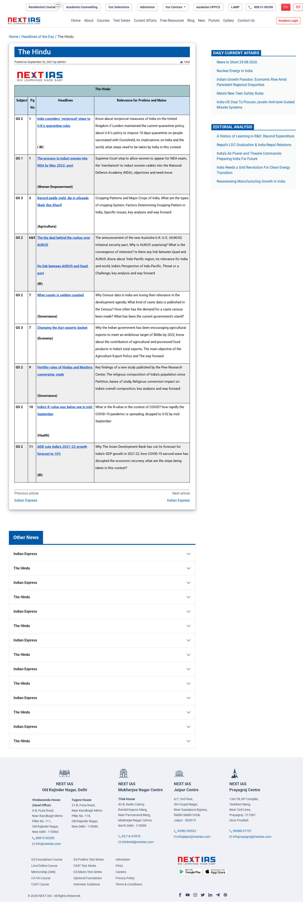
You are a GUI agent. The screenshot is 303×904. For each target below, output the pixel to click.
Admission (147, 7)
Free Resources (172, 20)
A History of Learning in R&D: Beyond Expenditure (255, 136)
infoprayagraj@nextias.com (252, 836)
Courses (103, 20)
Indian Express (25, 500)
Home (76, 20)
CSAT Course (40, 884)
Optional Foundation (87, 878)
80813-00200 (45, 838)
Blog (191, 20)
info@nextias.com (48, 844)
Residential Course (42, 7)
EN (286, 7)
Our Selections (118, 7)
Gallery (228, 20)
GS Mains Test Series (87, 872)
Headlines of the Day (38, 37)
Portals (214, 20)
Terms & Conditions (129, 884)
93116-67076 (131, 836)
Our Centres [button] (174, 7)
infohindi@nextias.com (137, 842)
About (88, 20)
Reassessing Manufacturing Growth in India (251, 181)
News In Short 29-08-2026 (237, 62)
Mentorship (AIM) (43, 872)
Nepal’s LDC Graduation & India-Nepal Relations (254, 145)
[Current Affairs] (24, 20)
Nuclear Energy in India (235, 71)
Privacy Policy (125, 878)
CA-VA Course (40, 878)
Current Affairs (145, 20)
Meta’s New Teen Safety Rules (240, 93)
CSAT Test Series (84, 865)
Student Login (288, 20)
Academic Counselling (82, 7)
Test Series (121, 20)
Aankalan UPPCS (208, 7)
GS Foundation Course (46, 859)
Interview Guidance (86, 884)
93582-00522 (186, 831)
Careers (121, 872)
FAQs (119, 865)
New (201, 20)
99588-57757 (242, 831)
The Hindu (22, 568)
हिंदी (298, 7)
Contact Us (246, 20)
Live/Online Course (44, 865)
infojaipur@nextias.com (193, 836)
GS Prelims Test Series (88, 859)
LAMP (235, 7)
